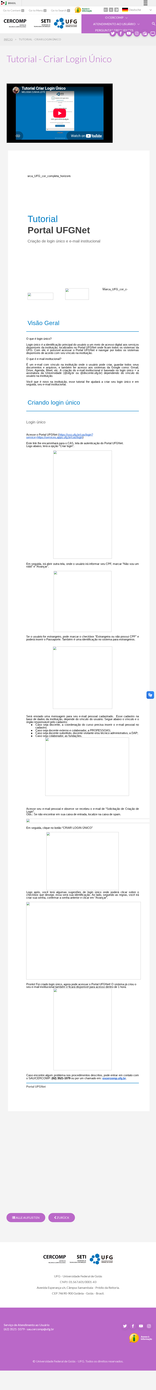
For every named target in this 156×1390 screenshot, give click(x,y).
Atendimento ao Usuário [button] (114, 24)
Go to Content (12, 10)
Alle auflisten (27, 1217)
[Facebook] (121, 33)
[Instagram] (137, 33)
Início (8, 39)
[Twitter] (113, 33)
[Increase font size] (106, 10)
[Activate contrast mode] (116, 10)
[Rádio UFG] (145, 33)
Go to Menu (36, 10)
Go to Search (59, 10)
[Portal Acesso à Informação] (140, 1341)
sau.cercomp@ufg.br (40, 1329)
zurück (62, 1217)
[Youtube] (129, 33)
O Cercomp (114, 17)
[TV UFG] (153, 33)
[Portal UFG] (65, 27)
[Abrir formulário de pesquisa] (153, 24)
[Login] (3, 3)
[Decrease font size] (111, 10)
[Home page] (15, 25)
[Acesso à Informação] (83, 10)
